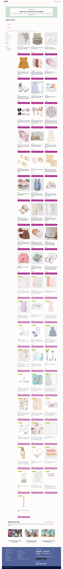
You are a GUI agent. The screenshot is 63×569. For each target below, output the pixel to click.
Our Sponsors (20, 557)
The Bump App (7, 551)
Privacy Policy (7, 558)
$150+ (8, 39)
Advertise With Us (8, 557)
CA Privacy (19, 554)
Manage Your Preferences (22, 552)
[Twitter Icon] (45, 563)
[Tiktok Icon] (38, 563)
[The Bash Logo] (46, 551)
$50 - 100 (8, 36)
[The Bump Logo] (5, 1)
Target (8, 44)
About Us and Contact (8, 552)
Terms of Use (7, 560)
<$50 (8, 34)
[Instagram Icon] (40, 563)
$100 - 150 (9, 38)
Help (6, 554)
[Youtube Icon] (43, 563)
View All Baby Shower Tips (49, 521)
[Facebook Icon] (36, 563)
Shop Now (9, 27)
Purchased (8, 50)
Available (8, 48)
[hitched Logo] (38, 553)
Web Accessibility (20, 555)
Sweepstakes (7, 555)
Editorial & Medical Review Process (23, 558)
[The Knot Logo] (39, 551)
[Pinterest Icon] (41, 563)
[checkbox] (6, 34)
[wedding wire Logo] (47, 553)
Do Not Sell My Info (21, 551)
